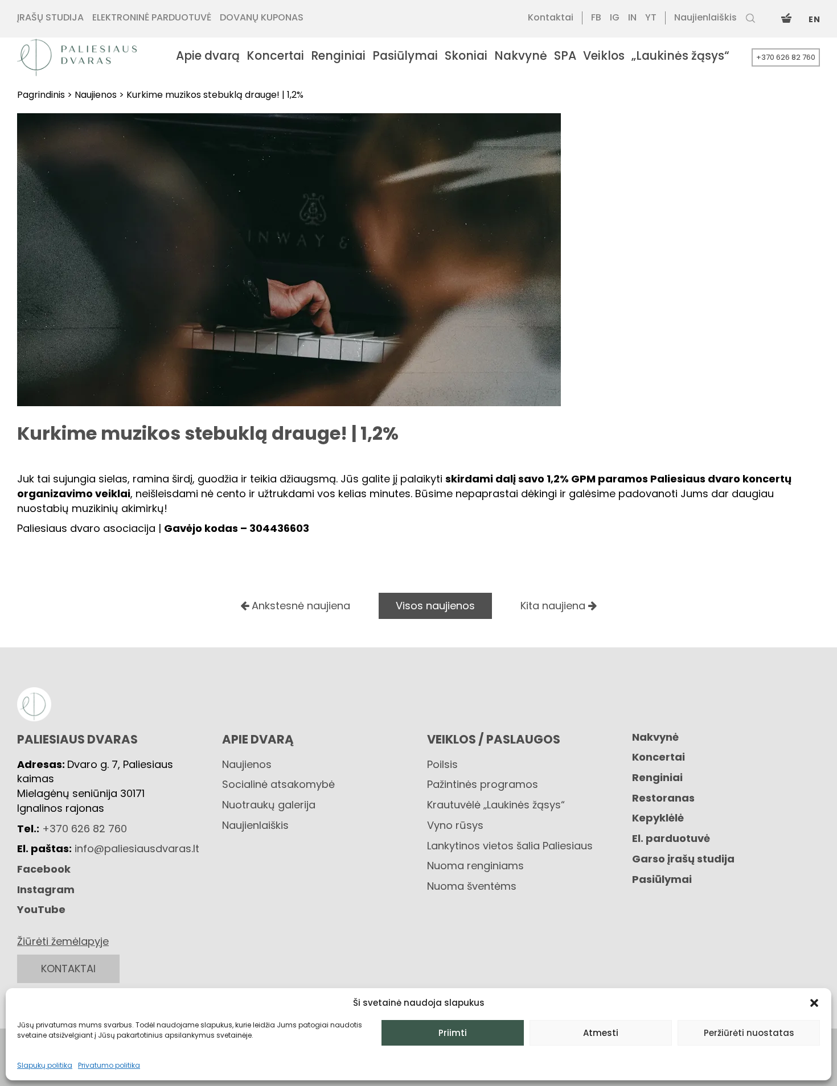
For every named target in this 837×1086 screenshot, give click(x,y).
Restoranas (663, 798)
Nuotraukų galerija (268, 805)
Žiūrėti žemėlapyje (63, 941)
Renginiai (657, 777)
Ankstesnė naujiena (299, 605)
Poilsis (442, 764)
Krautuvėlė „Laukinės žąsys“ (496, 805)
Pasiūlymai (662, 879)
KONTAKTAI (68, 968)
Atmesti (600, 1033)
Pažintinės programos (482, 784)
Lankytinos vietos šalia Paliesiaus (510, 846)
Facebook (44, 869)
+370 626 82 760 (785, 57)
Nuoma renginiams (475, 865)
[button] (814, 1003)
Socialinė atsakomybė (278, 784)
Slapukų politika (44, 1065)
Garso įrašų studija (683, 859)
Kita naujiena (554, 605)
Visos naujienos (435, 605)
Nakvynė (655, 737)
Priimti (452, 1033)
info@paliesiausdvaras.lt (137, 848)
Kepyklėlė (658, 818)
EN (814, 19)
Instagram (46, 889)
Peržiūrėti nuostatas (749, 1033)
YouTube (41, 909)
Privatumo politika (109, 1065)
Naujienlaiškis (255, 825)
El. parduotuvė (671, 838)
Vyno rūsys (455, 825)
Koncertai (658, 757)
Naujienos (247, 764)
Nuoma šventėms (471, 886)
